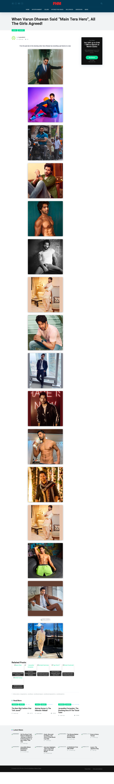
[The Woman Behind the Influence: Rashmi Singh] (62, 733)
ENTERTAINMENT (37, 9)
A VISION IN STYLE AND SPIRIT (72, 747)
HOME (27, 9)
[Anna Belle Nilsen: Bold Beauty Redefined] (16, 746)
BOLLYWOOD (69, 9)
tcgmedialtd (21, 37)
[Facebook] (13, 3)
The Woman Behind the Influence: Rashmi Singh (72, 736)
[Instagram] (22, 3)
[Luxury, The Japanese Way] (85, 746)
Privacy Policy (88, 768)
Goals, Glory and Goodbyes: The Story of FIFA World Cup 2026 (49, 737)
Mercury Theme (38, 768)
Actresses (15, 704)
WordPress (31, 768)
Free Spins (92, 40)
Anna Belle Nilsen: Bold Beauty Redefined (26, 748)
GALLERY (21, 30)
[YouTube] (19, 3)
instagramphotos (23, 694)
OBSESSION (79, 9)
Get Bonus (92, 57)
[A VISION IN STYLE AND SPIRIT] (62, 746)
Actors (14, 30)
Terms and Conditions (97, 768)
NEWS (86, 9)
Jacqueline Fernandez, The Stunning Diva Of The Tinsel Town (68, 710)
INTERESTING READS (57, 9)
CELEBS (46, 9)
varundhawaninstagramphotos (50, 694)
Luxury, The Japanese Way (94, 747)
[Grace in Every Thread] (85, 733)
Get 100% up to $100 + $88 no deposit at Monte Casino (92, 45)
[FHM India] (57, 3)
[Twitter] (16, 3)
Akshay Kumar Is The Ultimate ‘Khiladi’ (43, 709)
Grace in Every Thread (94, 735)
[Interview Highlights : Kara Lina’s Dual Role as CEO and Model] (39, 746)
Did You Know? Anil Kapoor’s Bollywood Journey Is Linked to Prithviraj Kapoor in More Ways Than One (26, 738)
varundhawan (30, 694)
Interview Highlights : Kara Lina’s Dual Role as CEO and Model (49, 749)
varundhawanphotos (60, 694)
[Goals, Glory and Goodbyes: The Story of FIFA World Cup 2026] (39, 733)
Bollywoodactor (16, 694)
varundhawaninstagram (38, 694)
